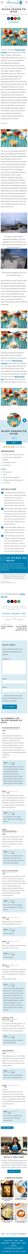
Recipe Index (5, 1243)
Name (4, 679)
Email (4, 687)
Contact (13, 1245)
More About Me (13, 1171)
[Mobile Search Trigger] (25, 2)
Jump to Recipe (14, 22)
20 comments (7, 619)
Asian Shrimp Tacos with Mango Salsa (21, 628)
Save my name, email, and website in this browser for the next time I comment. (12, 698)
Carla (6, 14)
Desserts (11, 6)
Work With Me (15, 1243)
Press (24, 1243)
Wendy (4, 917)
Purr (24, 1251)
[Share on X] (12, 18)
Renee (4, 791)
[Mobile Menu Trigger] (2, 2)
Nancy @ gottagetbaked (10, 870)
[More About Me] (14, 1146)
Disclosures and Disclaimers (13, 1248)
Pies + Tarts (18, 6)
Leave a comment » (19, 619)
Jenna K (4, 1085)
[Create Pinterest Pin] (24, 420)
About (21, 1240)
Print (14, 442)
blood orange (15, 613)
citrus (23, 613)
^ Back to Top (8, 1240)
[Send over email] (19, 18)
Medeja (4, 941)
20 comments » (15, 15)
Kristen (4, 965)
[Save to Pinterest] (15, 18)
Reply (4, 730)
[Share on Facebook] (8, 18)
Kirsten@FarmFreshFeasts (11, 727)
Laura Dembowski (8, 1050)
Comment (6, 659)
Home (6, 6)
